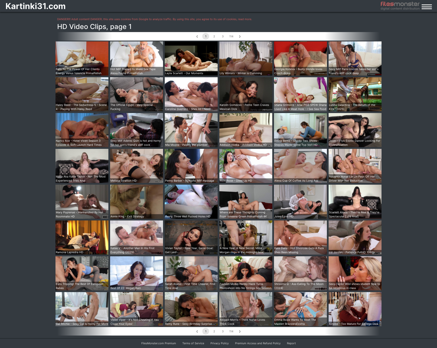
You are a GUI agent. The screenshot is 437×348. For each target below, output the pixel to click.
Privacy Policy (219, 343)
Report (291, 343)
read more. (245, 19)
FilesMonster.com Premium (158, 343)
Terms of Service (193, 343)
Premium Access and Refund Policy (258, 343)
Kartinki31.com (35, 6)
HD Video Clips (81, 26)
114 (231, 36)
